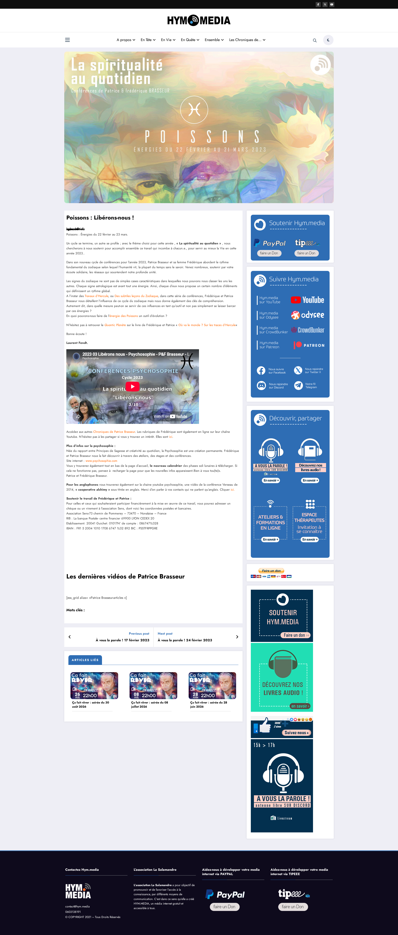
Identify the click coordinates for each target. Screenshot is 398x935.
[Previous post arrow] (69, 637)
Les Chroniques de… (245, 39)
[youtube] (331, 4)
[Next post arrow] (237, 637)
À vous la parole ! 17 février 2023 (122, 640)
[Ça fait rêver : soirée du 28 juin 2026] (212, 685)
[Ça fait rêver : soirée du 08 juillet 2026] (153, 685)
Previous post (139, 633)
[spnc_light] (328, 40)
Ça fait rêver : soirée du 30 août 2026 (90, 705)
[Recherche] (315, 40)
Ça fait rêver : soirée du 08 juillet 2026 (149, 705)
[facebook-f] (318, 4)
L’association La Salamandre (153, 885)
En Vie (166, 39)
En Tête (146, 39)
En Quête (188, 39)
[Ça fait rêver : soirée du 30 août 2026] (94, 685)
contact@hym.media (77, 906)
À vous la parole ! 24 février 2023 (185, 640)
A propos (124, 39)
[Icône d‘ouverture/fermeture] (67, 40)
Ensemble (212, 39)
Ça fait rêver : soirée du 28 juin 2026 (208, 705)
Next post (165, 633)
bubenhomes (75, 229)
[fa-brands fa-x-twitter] (325, 4)
